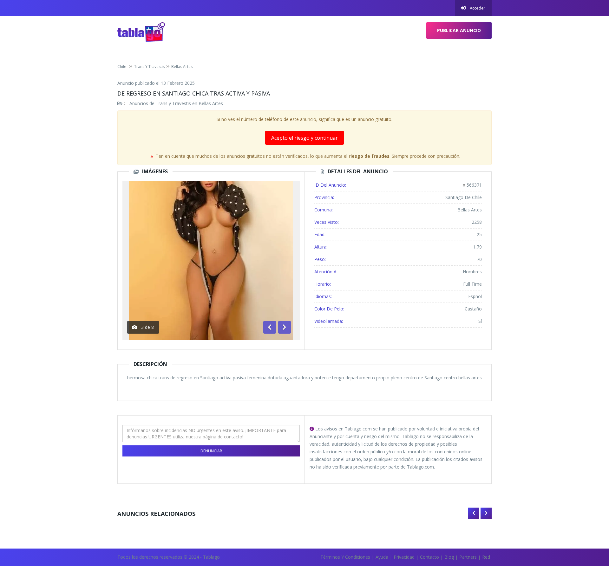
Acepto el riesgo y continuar (304, 137)
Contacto (429, 557)
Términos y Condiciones (345, 557)
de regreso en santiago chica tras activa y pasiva (193, 93)
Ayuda (382, 557)
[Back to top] (588, 526)
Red (486, 557)
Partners (468, 557)
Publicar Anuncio (459, 30)
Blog (449, 557)
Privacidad (404, 557)
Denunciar (211, 451)
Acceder (477, 8)
